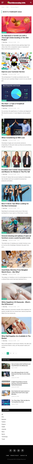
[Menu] (3, 2)
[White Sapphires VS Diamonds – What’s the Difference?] (16, 291)
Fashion (4, 166)
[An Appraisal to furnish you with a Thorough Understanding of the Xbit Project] (16, 24)
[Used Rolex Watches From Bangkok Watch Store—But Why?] (16, 259)
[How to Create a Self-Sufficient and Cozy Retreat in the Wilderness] (6, 366)
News (3, 431)
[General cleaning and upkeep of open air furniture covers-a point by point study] (16, 225)
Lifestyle (4, 429)
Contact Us (23, 455)
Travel (3, 439)
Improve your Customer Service (13, 72)
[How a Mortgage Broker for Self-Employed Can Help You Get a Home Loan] (6, 374)
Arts (3, 417)
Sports (3, 434)
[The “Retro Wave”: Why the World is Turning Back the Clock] (6, 402)
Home (7, 455)
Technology (5, 436)
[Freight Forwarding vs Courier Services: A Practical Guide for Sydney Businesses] (6, 384)
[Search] (30, 2)
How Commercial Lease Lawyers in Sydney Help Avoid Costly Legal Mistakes (20, 392)
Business (4, 419)
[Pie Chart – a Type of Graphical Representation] (16, 92)
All (2, 414)
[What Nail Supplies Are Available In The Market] (16, 325)
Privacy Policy (15, 455)
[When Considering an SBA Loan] (16, 127)
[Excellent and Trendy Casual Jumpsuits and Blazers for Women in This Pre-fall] (16, 158)
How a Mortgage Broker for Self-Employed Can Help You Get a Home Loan (20, 374)
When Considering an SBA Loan (13, 138)
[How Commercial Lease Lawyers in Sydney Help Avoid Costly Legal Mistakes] (6, 393)
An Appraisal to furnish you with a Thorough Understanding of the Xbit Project (15, 38)
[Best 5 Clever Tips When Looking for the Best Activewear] (16, 193)
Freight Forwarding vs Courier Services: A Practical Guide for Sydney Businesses (19, 383)
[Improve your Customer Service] (16, 61)
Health (3, 426)
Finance (4, 32)
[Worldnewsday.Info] (16, 2)
